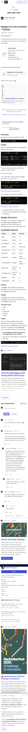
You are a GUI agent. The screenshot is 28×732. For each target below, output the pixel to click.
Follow (14, 571)
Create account (21, 2)
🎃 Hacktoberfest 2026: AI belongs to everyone (12, 677)
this (6, 336)
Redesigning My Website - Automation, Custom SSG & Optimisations (12, 605)
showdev (4, 32)
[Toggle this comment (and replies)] (2, 422)
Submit (6, 414)
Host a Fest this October (13, 539)
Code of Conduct (9, 515)
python (11, 32)
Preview (14, 414)
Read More (5, 397)
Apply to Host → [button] (7, 558)
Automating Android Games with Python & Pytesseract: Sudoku (13, 613)
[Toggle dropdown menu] (26, 350)
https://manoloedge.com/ (15, 59)
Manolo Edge (12, 48)
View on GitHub (14, 129)
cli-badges (20, 98)
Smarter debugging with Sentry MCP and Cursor (13, 374)
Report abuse (19, 515)
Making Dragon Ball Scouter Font (10, 620)
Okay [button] (4, 729)
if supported (12, 179)
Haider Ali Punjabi (10, 17)
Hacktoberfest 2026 (7, 686)
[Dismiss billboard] (26, 695)
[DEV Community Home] (6, 2)
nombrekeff (11, 55)
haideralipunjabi (10, 98)
